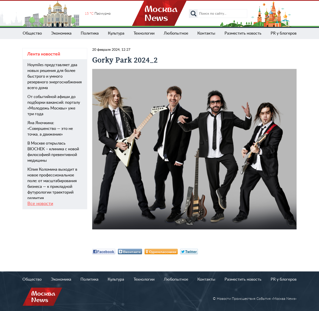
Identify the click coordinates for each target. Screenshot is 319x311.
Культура (116, 33)
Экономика (61, 33)
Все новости (40, 204)
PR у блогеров (284, 33)
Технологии (144, 33)
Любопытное (176, 33)
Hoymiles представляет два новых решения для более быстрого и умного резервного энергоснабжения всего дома (54, 76)
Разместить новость (243, 33)
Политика (90, 33)
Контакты (206, 33)
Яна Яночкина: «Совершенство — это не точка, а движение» (50, 128)
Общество (32, 33)
